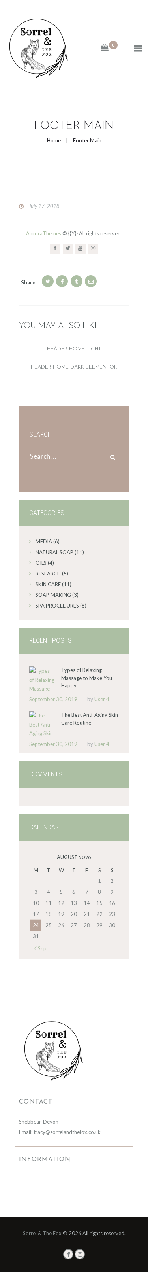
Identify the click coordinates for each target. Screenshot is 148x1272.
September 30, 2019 (53, 699)
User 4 (101, 699)
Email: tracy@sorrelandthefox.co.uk (60, 1132)
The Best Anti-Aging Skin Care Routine (89, 719)
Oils (41, 563)
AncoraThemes (43, 233)
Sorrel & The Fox (42, 1233)
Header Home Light (74, 349)
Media (44, 541)
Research (48, 573)
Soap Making (53, 595)
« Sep (40, 948)
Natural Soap (54, 552)
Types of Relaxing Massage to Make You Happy (86, 678)
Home (54, 140)
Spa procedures (57, 605)
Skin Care (48, 584)
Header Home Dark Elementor (74, 367)
